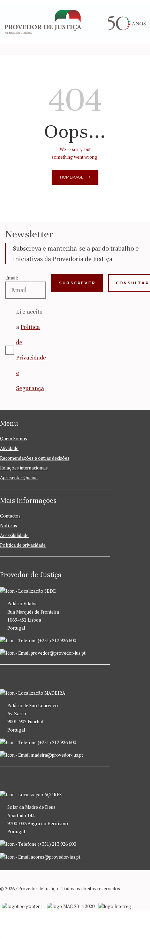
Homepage (72, 177)
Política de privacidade (23, 545)
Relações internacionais (24, 468)
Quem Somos (13, 438)
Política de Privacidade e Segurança (31, 357)
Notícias (8, 525)
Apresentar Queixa (19, 477)
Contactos (10, 516)
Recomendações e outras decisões (34, 458)
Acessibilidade (14, 535)
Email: (11, 278)
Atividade (9, 448)
